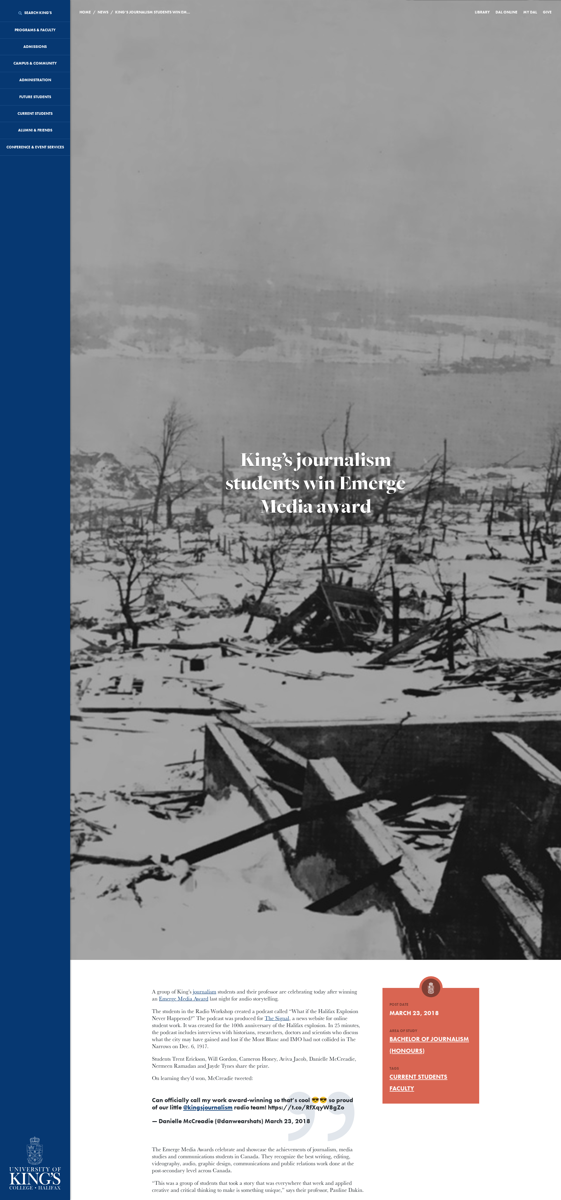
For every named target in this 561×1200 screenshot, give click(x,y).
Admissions (35, 46)
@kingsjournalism (208, 1107)
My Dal (530, 12)
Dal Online (506, 12)
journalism (204, 991)
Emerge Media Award (183, 998)
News (103, 12)
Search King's (37, 12)
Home (85, 12)
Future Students (35, 96)
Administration (35, 79)
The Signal (277, 1018)
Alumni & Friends (35, 130)
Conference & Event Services (35, 147)
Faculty (401, 1088)
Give (547, 12)
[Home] (35, 1163)
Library (482, 12)
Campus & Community (35, 63)
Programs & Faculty (35, 29)
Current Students (35, 113)
